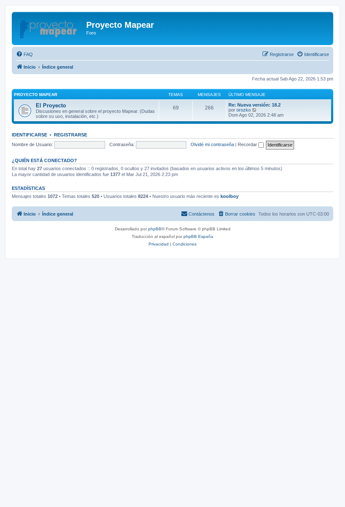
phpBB (155, 229)
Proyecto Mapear (35, 94)
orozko (243, 109)
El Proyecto (51, 105)
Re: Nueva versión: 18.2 (254, 104)
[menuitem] (24, 54)
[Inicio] (50, 27)
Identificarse (29, 134)
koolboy (229, 196)
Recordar (248, 144)
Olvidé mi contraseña (212, 144)
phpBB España (198, 236)
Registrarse (70, 134)
